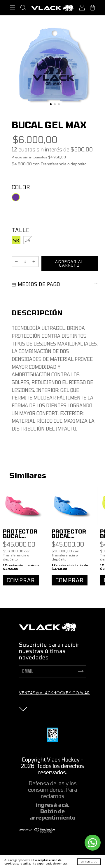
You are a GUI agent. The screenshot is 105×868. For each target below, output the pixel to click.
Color (21, 187)
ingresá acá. (53, 805)
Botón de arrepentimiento (52, 814)
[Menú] (12, 8)
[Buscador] (23, 8)
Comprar (21, 580)
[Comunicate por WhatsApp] (93, 843)
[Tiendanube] (37, 831)
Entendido (88, 861)
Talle (21, 230)
